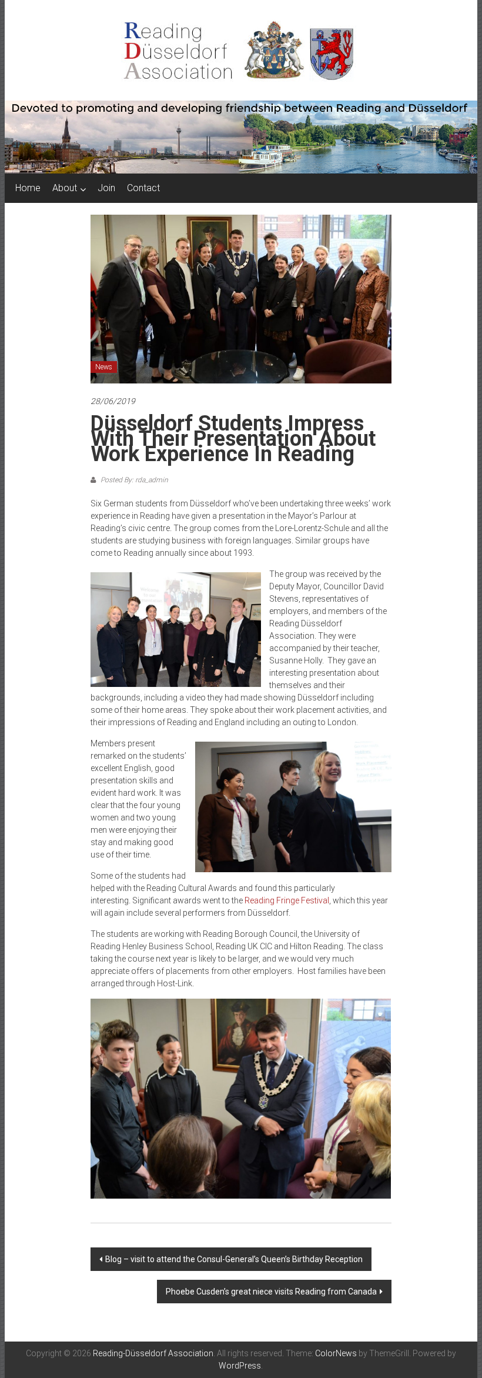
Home (28, 187)
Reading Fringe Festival (287, 900)
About (64, 187)
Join (106, 187)
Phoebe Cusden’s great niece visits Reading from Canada (271, 1291)
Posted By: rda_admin (133, 480)
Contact (143, 187)
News (103, 367)
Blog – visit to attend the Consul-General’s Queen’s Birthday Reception (234, 1259)
